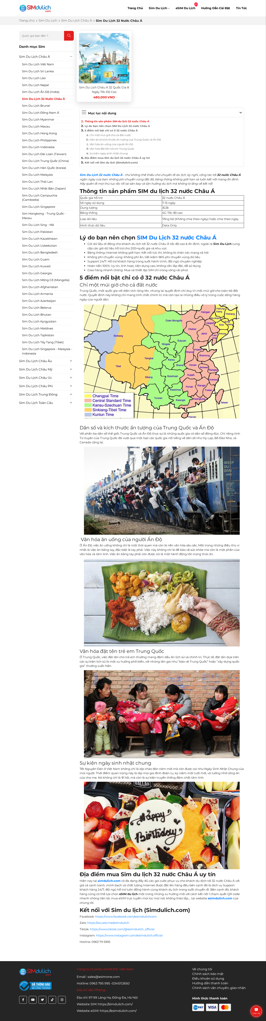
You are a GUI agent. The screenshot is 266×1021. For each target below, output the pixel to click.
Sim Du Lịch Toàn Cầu (36, 403)
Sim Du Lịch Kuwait (36, 266)
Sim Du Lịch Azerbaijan (39, 301)
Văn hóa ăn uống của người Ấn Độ (111, 144)
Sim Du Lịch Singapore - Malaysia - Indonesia (47, 351)
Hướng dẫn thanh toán (210, 983)
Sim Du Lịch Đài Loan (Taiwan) (44, 154)
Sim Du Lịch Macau (36, 126)
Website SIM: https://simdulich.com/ (105, 1004)
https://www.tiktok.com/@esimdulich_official (122, 929)
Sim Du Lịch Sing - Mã (38, 225)
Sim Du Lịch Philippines (39, 140)
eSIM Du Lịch (185, 8)
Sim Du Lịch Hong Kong (39, 133)
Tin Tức (241, 8)
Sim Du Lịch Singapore (38, 207)
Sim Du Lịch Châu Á (76, 20)
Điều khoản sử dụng (208, 978)
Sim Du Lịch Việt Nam (38, 64)
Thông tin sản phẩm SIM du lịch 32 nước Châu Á (117, 121)
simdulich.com (109, 881)
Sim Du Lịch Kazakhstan (39, 238)
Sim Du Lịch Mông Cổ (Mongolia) (46, 280)
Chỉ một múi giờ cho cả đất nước (110, 135)
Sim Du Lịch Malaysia (37, 174)
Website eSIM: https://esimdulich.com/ (107, 1011)
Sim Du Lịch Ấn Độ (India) (40, 92)
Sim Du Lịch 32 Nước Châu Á (43, 99)
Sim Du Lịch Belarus (36, 307)
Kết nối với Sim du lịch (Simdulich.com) (111, 162)
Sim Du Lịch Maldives (37, 328)
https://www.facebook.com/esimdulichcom (126, 916)
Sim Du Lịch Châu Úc (35, 378)
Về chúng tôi (202, 969)
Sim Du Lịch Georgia (37, 273)
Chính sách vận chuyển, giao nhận (219, 988)
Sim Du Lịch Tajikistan (38, 335)
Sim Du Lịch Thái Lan (37, 181)
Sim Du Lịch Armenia (37, 294)
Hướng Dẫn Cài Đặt (215, 8)
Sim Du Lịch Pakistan (37, 232)
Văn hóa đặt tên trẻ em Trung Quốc (112, 148)
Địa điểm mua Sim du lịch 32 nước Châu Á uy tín (117, 157)
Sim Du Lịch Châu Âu (35, 361)
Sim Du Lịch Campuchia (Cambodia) (39, 198)
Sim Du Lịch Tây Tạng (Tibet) (43, 342)
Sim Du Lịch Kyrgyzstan (39, 321)
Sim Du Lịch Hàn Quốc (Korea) (44, 168)
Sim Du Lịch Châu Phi (36, 386)
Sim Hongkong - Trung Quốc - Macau (44, 216)
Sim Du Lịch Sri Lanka (38, 71)
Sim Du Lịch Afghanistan (40, 287)
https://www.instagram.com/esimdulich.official (129, 935)
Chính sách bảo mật (208, 974)
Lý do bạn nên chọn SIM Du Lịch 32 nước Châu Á (117, 126)
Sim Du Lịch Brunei (36, 105)
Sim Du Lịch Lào (34, 78)
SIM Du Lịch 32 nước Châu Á (176, 237)
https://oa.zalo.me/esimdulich (108, 923)
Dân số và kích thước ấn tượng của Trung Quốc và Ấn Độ (125, 139)
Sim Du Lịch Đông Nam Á (40, 112)
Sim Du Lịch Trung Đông (38, 394)
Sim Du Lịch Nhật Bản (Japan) (44, 188)
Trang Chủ (135, 8)
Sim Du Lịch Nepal (35, 85)
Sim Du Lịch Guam (35, 259)
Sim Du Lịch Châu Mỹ (35, 369)
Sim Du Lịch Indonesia (38, 147)
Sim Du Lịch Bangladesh (40, 252)
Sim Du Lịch (158, 8)
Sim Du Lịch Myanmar (38, 119)
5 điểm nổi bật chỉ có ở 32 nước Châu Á (111, 130)
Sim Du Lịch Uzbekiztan (39, 245)
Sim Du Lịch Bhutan (36, 314)
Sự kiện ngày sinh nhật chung (109, 153)
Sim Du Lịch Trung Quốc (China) (45, 161)
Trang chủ (27, 20)
